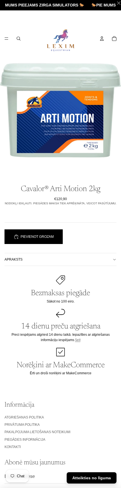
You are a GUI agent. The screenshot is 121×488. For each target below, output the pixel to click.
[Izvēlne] (6, 38)
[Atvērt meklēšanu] (18, 38)
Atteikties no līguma (91, 478)
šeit (77, 340)
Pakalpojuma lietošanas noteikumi (37, 432)
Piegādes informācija (25, 440)
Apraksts (14, 259)
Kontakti (13, 447)
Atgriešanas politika (24, 417)
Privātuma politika (22, 425)
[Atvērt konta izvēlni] (102, 38)
